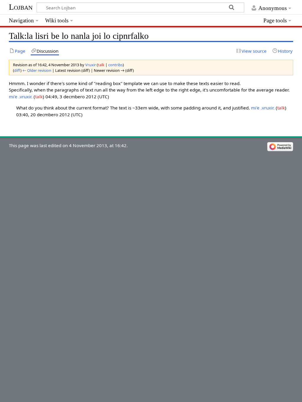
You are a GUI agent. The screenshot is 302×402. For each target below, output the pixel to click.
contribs (115, 64)
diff (17, 70)
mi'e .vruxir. (20, 96)
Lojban (20, 6)
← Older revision (36, 70)
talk (101, 64)
